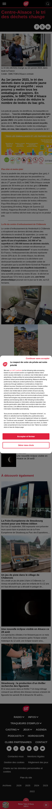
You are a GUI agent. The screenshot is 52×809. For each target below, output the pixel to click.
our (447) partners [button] (15, 370)
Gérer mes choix (26, 445)
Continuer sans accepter (37, 358)
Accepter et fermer (26, 436)
